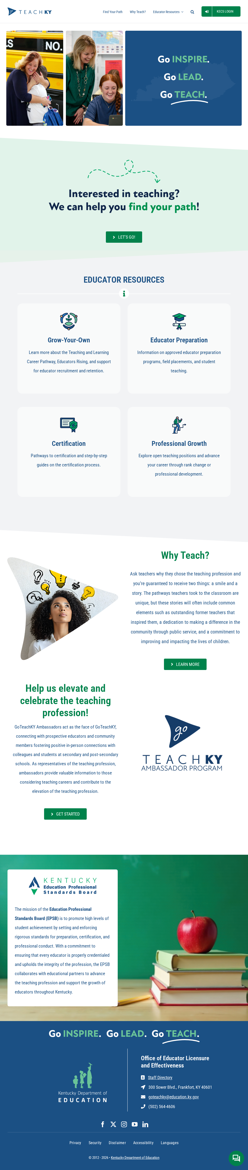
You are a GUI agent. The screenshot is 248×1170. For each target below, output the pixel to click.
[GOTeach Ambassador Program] (182, 714)
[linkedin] (145, 1124)
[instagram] (124, 1124)
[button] (192, 11)
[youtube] (135, 1124)
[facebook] (103, 1124)
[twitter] (113, 1124)
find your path (162, 207)
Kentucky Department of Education (135, 1157)
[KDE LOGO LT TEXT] (83, 1065)
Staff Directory (160, 1077)
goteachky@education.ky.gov (173, 1096)
